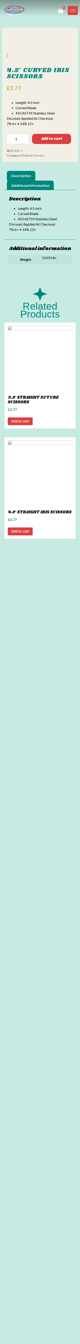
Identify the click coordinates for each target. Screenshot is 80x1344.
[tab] (21, 176)
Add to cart (51, 138)
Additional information (30, 185)
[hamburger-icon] (73, 10)
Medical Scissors (32, 155)
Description (21, 176)
